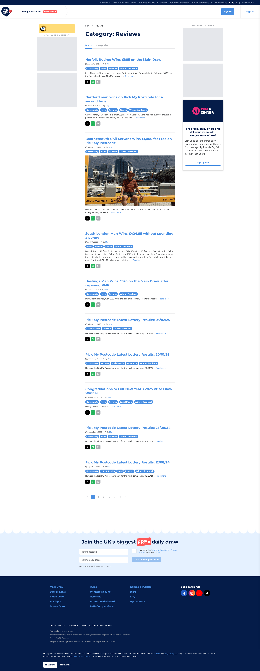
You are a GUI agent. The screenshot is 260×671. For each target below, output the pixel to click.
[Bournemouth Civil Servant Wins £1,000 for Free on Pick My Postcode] (87, 218)
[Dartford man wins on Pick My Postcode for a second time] (87, 123)
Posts (88, 45)
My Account (247, 3)
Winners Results (147, 3)
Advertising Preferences (103, 625)
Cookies (158, 552)
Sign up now (203, 162)
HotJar (158, 653)
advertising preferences (83, 656)
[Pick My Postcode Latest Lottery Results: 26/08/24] (87, 447)
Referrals (162, 3)
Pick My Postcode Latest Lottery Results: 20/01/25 (127, 354)
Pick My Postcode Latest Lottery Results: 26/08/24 (127, 428)
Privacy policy (73, 625)
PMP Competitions (200, 3)
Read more (130, 76)
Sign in (250, 11)
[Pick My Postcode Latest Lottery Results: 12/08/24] (87, 482)
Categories (102, 45)
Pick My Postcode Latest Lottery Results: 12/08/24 (127, 462)
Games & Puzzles (219, 3)
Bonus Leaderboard (179, 3)
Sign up (228, 11)
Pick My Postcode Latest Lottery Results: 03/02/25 (127, 320)
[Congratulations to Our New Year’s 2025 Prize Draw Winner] (87, 412)
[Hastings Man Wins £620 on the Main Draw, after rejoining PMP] (87, 304)
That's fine (50, 665)
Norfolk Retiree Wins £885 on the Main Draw (123, 60)
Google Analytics (170, 653)
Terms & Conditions (160, 550)
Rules (133, 3)
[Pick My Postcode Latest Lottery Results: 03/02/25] (87, 339)
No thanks (65, 665)
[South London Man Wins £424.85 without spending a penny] (87, 266)
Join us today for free (146, 559)
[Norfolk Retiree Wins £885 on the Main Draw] (87, 82)
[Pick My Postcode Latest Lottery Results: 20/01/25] (87, 374)
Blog (231, 3)
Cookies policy (86, 625)
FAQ (238, 3)
